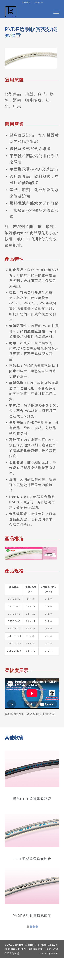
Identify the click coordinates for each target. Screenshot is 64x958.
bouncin (55, 953)
